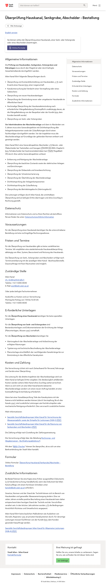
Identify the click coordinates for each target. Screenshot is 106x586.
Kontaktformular (14, 555)
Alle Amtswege (16, 26)
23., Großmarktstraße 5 (14, 280)
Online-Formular (18, 48)
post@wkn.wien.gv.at (20, 286)
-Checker (19, 446)
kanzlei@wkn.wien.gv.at (15, 487)
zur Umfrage (63, 560)
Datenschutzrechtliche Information (39, 217)
